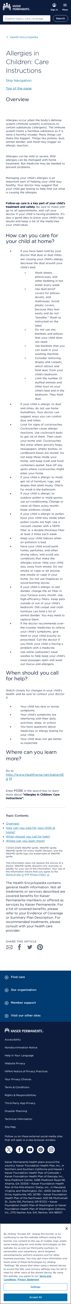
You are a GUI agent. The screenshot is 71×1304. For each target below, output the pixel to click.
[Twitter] (8, 1149)
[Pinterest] (40, 1149)
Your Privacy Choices (18, 1079)
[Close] (67, 1229)
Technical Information (18, 1119)
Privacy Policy (38, 874)
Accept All (35, 1297)
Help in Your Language (19, 1055)
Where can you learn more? (25, 841)
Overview (12, 823)
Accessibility (13, 1039)
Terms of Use (13, 874)
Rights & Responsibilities (20, 1095)
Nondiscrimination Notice (21, 1047)
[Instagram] (50, 1149)
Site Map (10, 1126)
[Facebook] (19, 1149)
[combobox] (26, 18)
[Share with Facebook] (19, 947)
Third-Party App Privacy (20, 1103)
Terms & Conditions (17, 1087)
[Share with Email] (9, 947)
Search (60, 18)
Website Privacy (15, 1063)
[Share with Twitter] (29, 947)
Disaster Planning (16, 1111)
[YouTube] (29, 1149)
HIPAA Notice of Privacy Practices (26, 1071)
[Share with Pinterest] (40, 947)
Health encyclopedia (22, 37)
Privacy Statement (28, 1279)
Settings (35, 1287)
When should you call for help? (28, 836)
